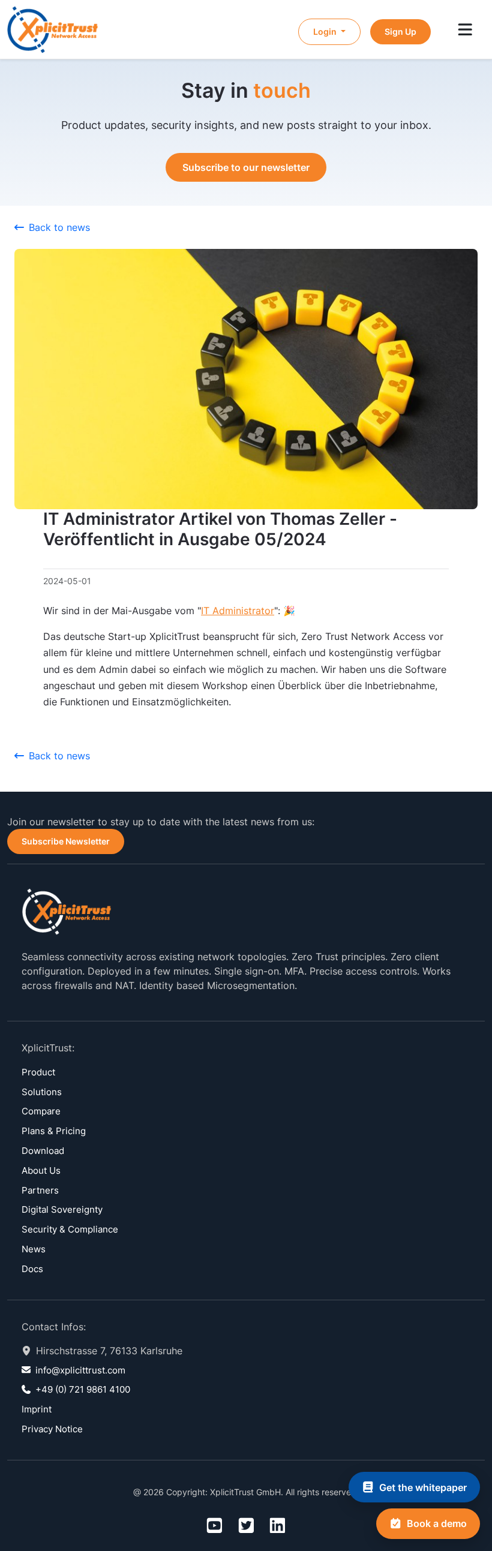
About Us (41, 1170)
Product (38, 1072)
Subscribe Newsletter (66, 841)
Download (43, 1150)
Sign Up (400, 31)
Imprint (37, 1409)
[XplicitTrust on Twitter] (246, 1526)
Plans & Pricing (54, 1131)
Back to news (59, 227)
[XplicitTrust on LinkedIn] (277, 1526)
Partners (40, 1190)
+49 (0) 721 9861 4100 (82, 1389)
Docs (32, 1269)
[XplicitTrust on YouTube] (214, 1526)
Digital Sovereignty (62, 1209)
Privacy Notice (52, 1429)
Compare (41, 1111)
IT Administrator (237, 611)
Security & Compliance (70, 1229)
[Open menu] (465, 30)
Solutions (42, 1092)
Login (325, 31)
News (34, 1249)
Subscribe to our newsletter (246, 167)
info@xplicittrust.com (80, 1370)
